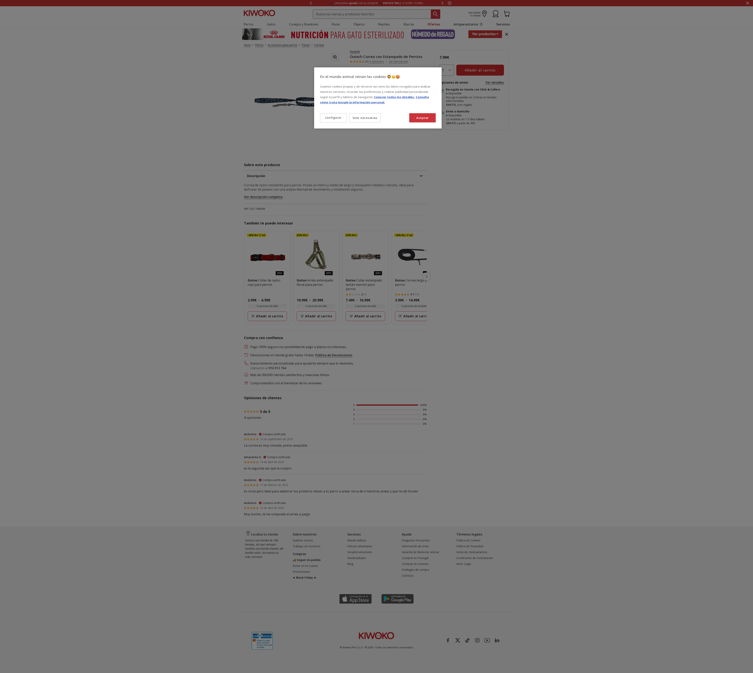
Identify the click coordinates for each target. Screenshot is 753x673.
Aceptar (422, 118)
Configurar (333, 117)
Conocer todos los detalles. (394, 97)
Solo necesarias (365, 118)
